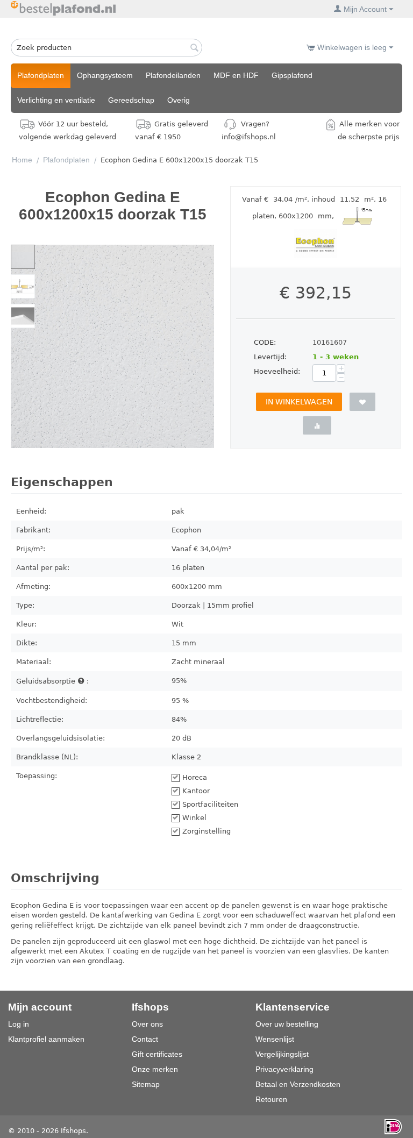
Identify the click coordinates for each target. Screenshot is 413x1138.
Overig (178, 100)
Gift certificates (157, 1054)
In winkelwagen (299, 401)
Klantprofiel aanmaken (46, 1039)
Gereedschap (131, 100)
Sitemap (146, 1084)
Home (22, 159)
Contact (145, 1039)
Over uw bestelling (286, 1024)
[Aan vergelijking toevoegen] (317, 425)
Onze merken (155, 1069)
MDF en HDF (236, 75)
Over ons (147, 1024)
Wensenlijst (274, 1039)
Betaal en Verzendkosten (297, 1084)
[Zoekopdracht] (194, 48)
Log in (18, 1024)
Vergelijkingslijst (282, 1054)
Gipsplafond (292, 75)
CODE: (265, 342)
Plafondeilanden (173, 75)
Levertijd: (270, 357)
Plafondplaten (40, 75)
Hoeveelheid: (277, 371)
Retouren (271, 1099)
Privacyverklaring (284, 1069)
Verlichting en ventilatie (56, 100)
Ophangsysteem (105, 75)
